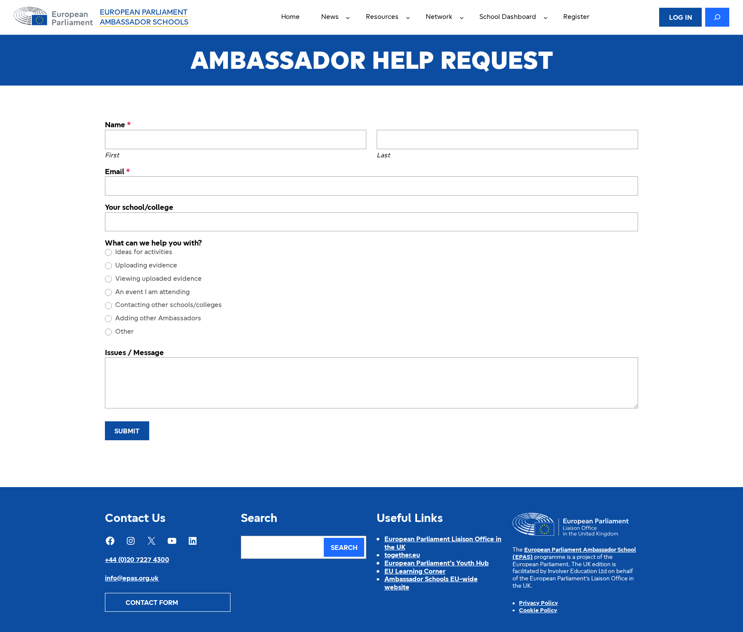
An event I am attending (152, 292)
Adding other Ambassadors (157, 318)
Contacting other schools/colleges (168, 305)
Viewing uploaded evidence (158, 279)
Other (124, 331)
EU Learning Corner (414, 571)
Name (118, 125)
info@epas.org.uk (132, 578)
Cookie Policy (538, 610)
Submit (126, 431)
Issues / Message (134, 353)
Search (344, 548)
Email (117, 172)
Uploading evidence (145, 265)
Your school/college (139, 208)
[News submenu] (348, 17)
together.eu (402, 555)
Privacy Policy (538, 603)
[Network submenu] (462, 17)
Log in (680, 18)
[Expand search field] (717, 17)
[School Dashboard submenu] (545, 17)
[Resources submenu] (408, 17)
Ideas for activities (143, 252)
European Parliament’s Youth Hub (436, 563)
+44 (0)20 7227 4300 (137, 560)
